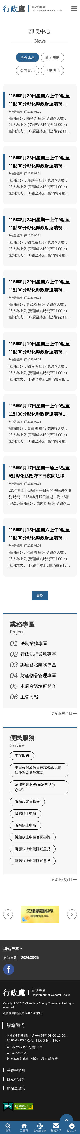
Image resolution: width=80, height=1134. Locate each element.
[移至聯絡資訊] (56, 1127)
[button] (74, 8)
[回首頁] (24, 1127)
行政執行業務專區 (38, 654)
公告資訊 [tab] (27, 70)
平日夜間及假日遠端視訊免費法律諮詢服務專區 (38, 770)
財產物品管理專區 (38, 675)
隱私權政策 (16, 1079)
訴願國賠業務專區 (38, 664)
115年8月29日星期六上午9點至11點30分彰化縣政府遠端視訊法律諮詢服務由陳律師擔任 (39, 100)
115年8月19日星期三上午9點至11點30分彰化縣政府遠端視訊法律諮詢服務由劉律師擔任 (39, 348)
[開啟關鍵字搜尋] (7, 1127)
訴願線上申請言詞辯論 (32, 837)
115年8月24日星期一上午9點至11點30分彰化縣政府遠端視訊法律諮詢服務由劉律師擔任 (39, 224)
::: (4, 983)
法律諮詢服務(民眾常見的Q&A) (35, 787)
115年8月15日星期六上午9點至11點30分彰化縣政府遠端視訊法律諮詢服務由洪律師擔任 (39, 534)
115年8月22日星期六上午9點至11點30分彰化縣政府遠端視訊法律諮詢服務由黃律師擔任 (39, 286)
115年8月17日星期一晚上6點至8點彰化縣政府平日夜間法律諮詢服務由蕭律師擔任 (39, 472)
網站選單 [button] (11, 948)
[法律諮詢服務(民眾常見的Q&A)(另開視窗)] (40, 914)
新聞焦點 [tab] (52, 57)
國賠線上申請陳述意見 (32, 861)
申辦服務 (22, 755)
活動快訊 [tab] (52, 70)
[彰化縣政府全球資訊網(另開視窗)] (40, 1127)
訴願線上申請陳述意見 (32, 849)
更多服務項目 (62, 713)
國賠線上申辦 (25, 813)
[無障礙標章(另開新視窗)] (23, 1106)
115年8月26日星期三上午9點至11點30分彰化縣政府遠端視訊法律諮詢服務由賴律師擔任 (39, 162)
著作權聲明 (16, 1070)
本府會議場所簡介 (38, 686)
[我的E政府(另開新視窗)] (8, 1107)
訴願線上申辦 (25, 825)
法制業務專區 (33, 643)
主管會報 (29, 696)
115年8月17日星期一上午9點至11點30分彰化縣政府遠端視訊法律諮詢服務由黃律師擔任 (39, 410)
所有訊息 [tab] (27, 57)
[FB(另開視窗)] (8, 969)
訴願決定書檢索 (27, 802)
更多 (40, 595)
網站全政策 (16, 1088)
